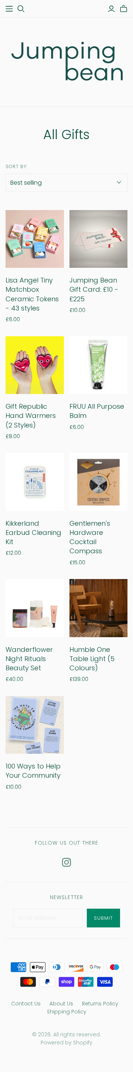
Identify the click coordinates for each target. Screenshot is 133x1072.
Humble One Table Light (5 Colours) (92, 658)
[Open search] (21, 9)
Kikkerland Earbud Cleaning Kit (33, 532)
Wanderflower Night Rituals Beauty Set (29, 658)
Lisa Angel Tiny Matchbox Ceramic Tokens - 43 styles (32, 294)
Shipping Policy (66, 1011)
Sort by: (17, 167)
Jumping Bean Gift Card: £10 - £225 (93, 289)
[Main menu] (9, 9)
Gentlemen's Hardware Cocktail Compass (89, 537)
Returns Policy (100, 1003)
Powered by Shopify (66, 1042)
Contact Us (26, 1003)
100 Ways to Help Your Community (33, 771)
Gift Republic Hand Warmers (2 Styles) (31, 415)
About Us (61, 1003)
